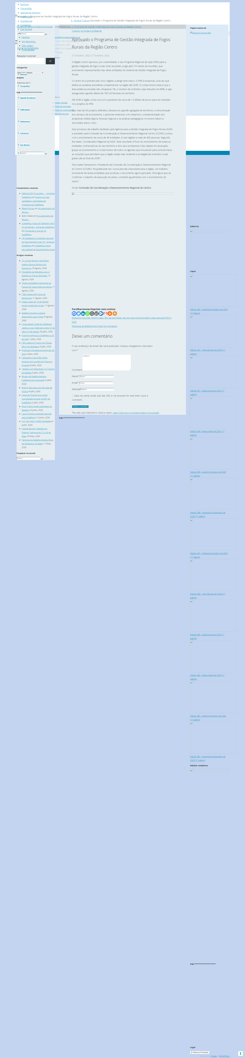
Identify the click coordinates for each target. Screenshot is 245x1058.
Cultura (86, 20)
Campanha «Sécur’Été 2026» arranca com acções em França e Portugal (37, 361)
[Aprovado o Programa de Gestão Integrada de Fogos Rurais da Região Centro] (100, 26)
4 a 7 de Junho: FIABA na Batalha (37, 421)
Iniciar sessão (61, 102)
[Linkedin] (83, 313)
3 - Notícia (76, 20)
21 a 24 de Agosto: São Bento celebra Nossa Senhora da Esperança (35, 264)
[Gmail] (105, 313)
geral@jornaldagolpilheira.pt (67, 37)
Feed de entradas (63, 106)
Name (75, 376)
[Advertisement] (122, 289)
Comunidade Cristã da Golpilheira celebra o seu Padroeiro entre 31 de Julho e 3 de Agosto (38, 328)
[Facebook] (74, 313)
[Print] (110, 313)
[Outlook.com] (101, 313)
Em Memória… (29, 41)
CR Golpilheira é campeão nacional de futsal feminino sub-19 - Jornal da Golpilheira (38, 242)
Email (75, 382)
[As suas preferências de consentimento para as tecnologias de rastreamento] (240, 1053)
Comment (77, 369)
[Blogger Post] (92, 313)
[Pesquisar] (50, 61)
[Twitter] (78, 313)
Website (76, 389)
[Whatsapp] (87, 313)
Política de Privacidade (200, 1052)
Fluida (214, 1056)
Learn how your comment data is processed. (136, 412)
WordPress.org (62, 113)
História (25, 37)
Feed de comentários (64, 110)
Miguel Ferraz (28, 208)
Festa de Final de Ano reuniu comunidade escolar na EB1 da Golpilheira (36, 399)
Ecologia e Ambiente (91, 30)
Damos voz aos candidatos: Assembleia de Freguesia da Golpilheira (36, 201)
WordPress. (224, 1056)
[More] (115, 313)
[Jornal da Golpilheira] (27, 48)
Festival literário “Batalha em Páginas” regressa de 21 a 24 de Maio (36, 432)
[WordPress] (96, 313)
